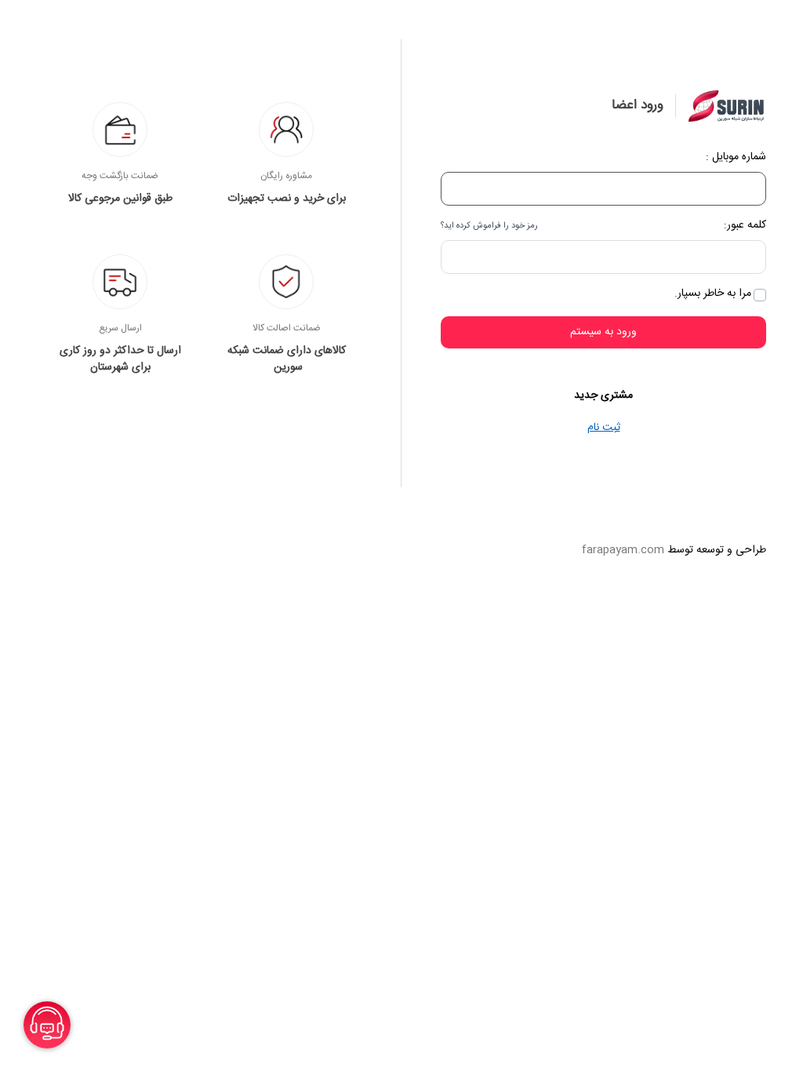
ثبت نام (603, 427)
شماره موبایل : (736, 157)
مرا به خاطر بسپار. (712, 294)
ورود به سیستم (603, 332)
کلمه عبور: (745, 225)
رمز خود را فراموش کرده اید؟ (489, 226)
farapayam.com (623, 550)
